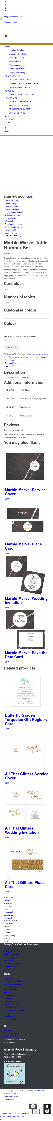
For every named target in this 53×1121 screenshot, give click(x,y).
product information (11, 1001)
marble (36, 357)
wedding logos (9, 957)
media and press (10, 986)
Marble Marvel (14, 357)
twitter (6, 900)
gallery (7, 929)
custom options (10, 1007)
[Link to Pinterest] (5, 10)
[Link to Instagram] (5, 7)
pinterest (7, 918)
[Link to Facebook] (5, 4)
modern (43, 357)
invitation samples (11, 948)
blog (6, 941)
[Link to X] (6, 1)
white (6, 357)
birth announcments (11, 960)
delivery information (11, 1004)
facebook (8, 906)
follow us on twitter (11, 1033)
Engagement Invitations (14, 212)
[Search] (6, 128)
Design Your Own (11, 200)
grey (46, 354)
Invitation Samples (12, 209)
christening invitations (12, 963)
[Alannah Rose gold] (24, 22)
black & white (38, 354)
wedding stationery (11, 954)
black (29, 354)
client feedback (10, 989)
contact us (8, 1030)
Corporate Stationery (13, 235)
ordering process (10, 995)
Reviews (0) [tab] (9, 366)
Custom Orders (11, 232)
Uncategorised (10, 218)
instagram (8, 912)
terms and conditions (12, 1019)
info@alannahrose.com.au (14, 16)
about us (7, 978)
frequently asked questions (14, 1010)
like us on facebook (11, 1036)
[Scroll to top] (1, 1119)
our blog (7, 1013)
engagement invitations (13, 951)
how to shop (8, 992)
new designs (9, 935)
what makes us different (13, 981)
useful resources (10, 1016)
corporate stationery (12, 966)
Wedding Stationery (12, 215)
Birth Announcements (13, 224)
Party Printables (11, 229)
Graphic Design (11, 203)
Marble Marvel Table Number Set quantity (20, 336)
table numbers (26, 357)
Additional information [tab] (13, 363)
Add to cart (11, 348)
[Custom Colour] (11, 193)
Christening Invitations (13, 227)
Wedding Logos (11, 221)
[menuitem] (27, 59)
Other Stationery (11, 206)
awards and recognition (13, 983)
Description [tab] (9, 360)
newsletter (8, 923)
